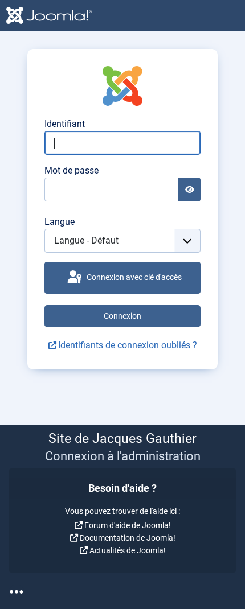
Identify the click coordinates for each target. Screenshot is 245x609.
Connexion (122, 315)
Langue (59, 221)
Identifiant (64, 123)
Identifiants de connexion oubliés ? (127, 345)
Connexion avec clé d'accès (133, 277)
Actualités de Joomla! (127, 550)
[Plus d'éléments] (16, 592)
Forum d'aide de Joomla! (127, 525)
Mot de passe (71, 170)
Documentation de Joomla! (127, 537)
